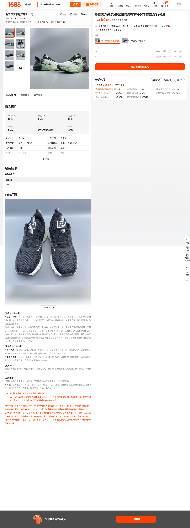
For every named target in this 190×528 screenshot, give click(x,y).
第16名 (117, 89)
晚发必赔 (117, 30)
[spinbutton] (175, 51)
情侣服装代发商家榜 (104, 89)
